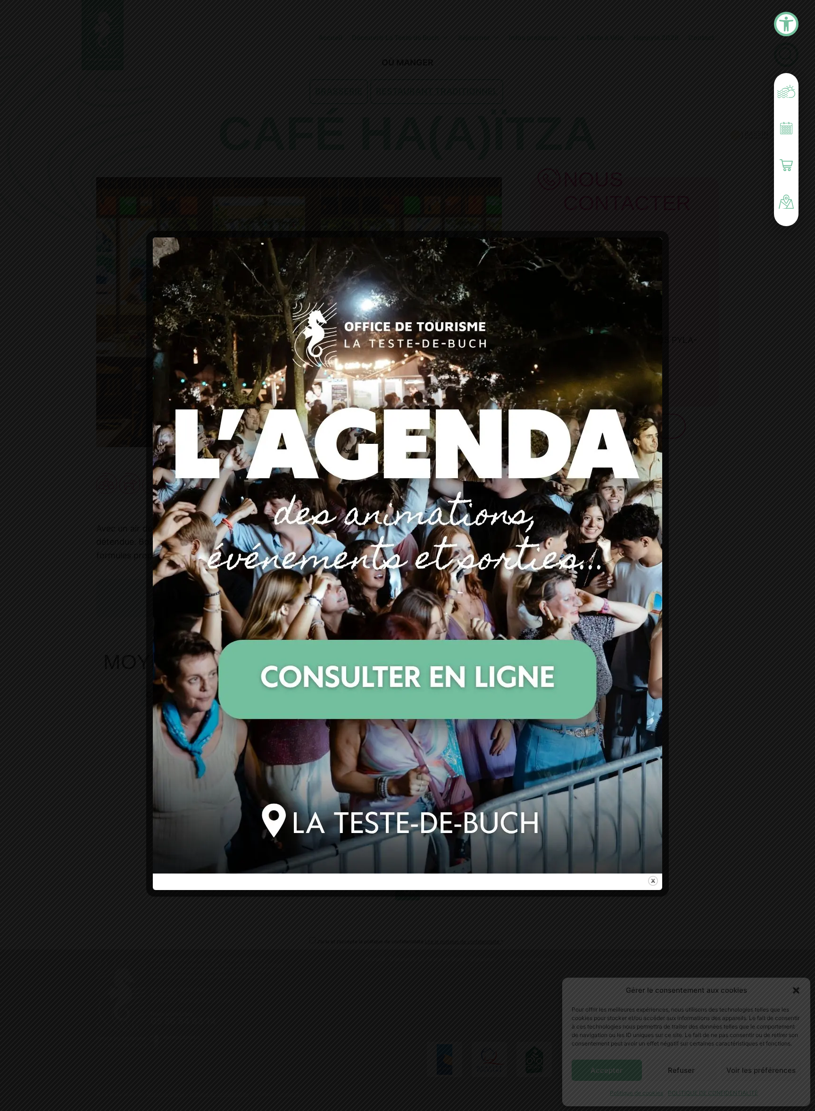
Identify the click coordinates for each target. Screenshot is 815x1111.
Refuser (681, 1070)
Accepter (606, 1070)
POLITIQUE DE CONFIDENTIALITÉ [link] (713, 1092)
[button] (796, 990)
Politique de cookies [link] (636, 1092)
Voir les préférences (761, 1070)
